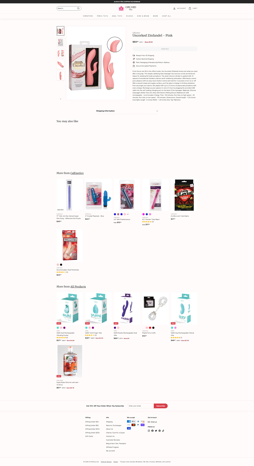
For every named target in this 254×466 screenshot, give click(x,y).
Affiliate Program (112, 447)
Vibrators (88, 16)
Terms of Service (106, 462)
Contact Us (110, 436)
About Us (109, 429)
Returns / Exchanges (113, 425)
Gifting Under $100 (92, 429)
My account (110, 451)
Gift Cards (89, 436)
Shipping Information (105, 111)
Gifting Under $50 (92, 425)
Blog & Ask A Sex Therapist (116, 443)
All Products (78, 286)
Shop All (166, 16)
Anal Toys (117, 16)
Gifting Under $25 (92, 422)
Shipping (109, 422)
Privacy (116, 462)
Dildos (129, 16)
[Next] (60, 98)
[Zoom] (96, 63)
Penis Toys (102, 16)
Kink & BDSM (143, 16)
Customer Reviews (113, 440)
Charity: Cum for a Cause (115, 433)
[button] (147, 222)
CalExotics (136, 33)
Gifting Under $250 (92, 433)
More (155, 16)
